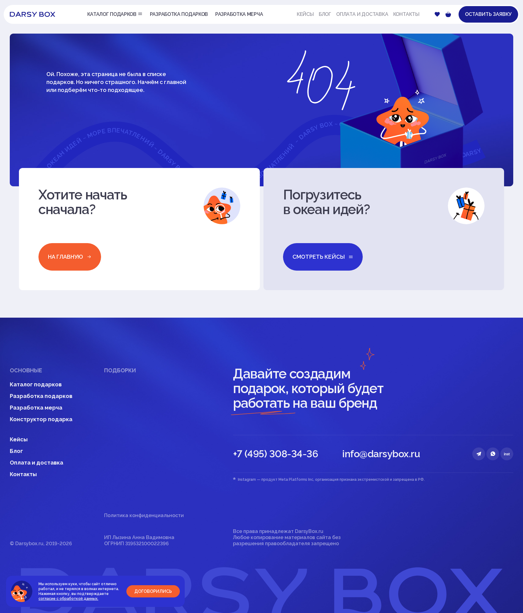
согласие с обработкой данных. (68, 599)
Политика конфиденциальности (144, 515)
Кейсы (305, 14)
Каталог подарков (36, 384)
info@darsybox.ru (381, 453)
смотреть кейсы (318, 257)
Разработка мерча (36, 407)
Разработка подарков (41, 396)
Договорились (153, 591)
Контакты (406, 14)
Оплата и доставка (362, 14)
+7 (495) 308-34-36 (275, 453)
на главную (65, 257)
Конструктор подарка (41, 419)
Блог (325, 14)
